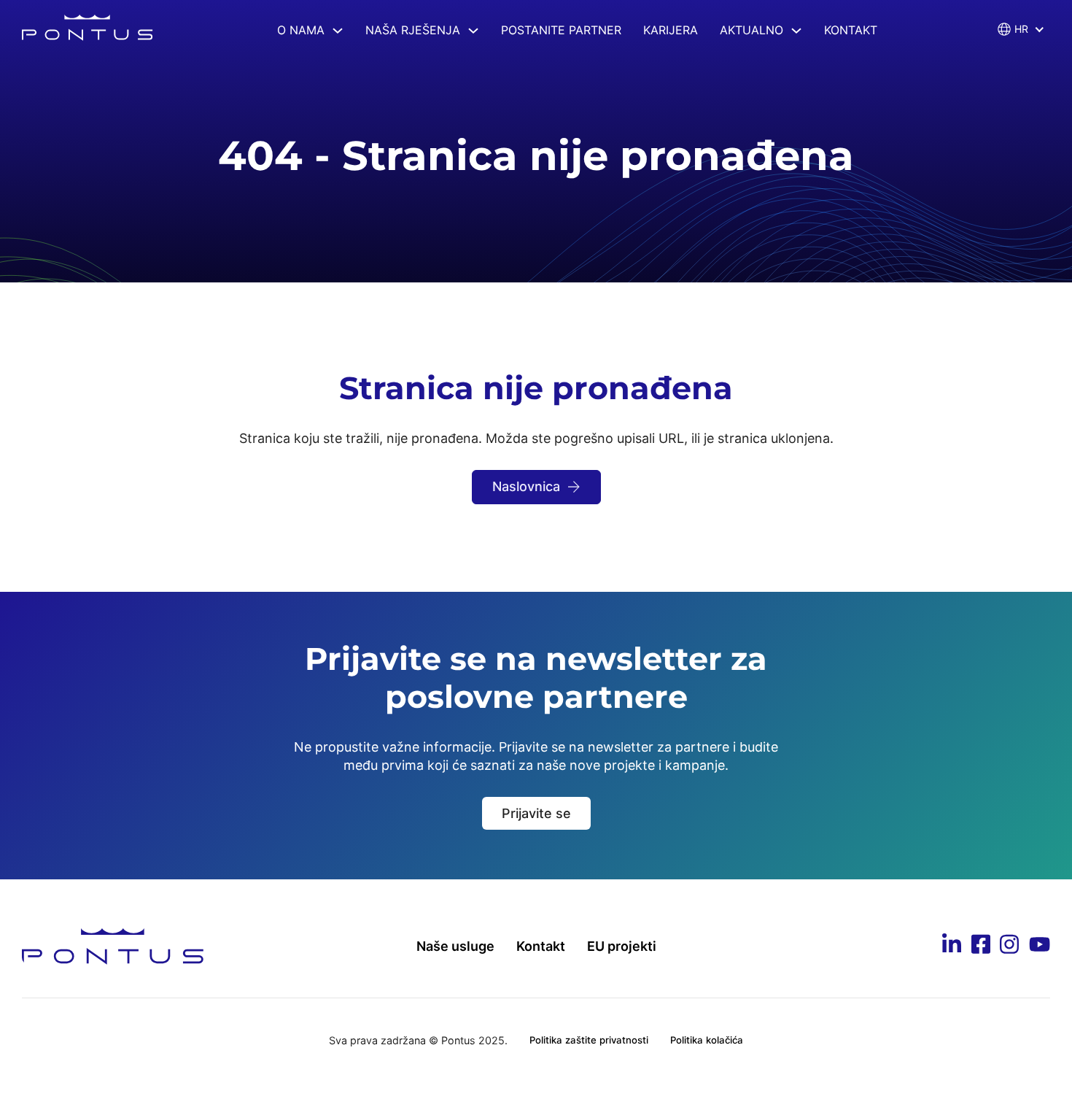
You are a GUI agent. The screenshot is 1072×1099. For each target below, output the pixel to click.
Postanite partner (561, 30)
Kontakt (850, 30)
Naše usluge (455, 946)
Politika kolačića (706, 1040)
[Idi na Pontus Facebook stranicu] (980, 946)
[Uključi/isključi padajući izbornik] (337, 30)
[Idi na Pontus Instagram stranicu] (1009, 946)
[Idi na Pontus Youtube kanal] (1039, 947)
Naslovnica (526, 486)
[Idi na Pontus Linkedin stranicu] (951, 946)
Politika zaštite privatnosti (588, 1040)
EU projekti (621, 946)
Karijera (670, 30)
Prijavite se (536, 813)
